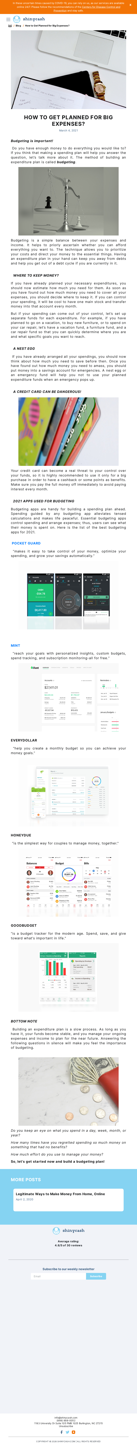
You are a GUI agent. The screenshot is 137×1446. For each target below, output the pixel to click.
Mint (15, 646)
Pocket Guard (27, 543)
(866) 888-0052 (66, 1420)
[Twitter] (67, 1432)
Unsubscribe (66, 1426)
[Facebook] (61, 1432)
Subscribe (96, 1276)
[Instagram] (74, 1432)
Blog (18, 25)
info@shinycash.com (65, 1417)
